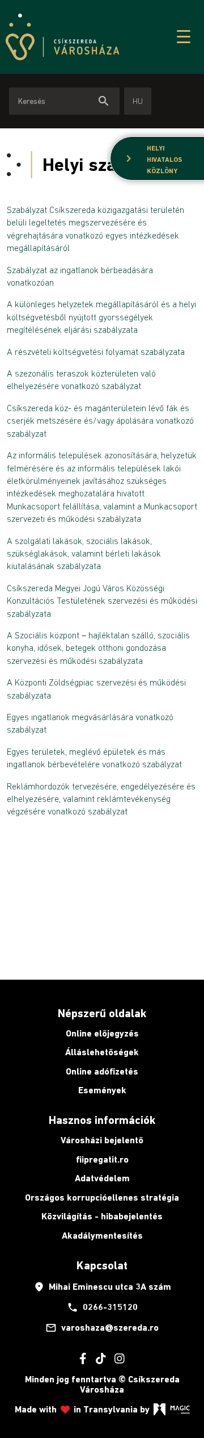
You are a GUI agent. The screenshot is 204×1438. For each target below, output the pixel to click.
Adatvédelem (102, 1178)
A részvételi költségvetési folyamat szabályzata (96, 351)
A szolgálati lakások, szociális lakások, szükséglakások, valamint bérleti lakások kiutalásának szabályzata (84, 553)
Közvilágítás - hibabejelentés (102, 1216)
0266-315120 (102, 1307)
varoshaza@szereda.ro (102, 1328)
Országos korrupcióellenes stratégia (102, 1197)
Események (102, 1090)
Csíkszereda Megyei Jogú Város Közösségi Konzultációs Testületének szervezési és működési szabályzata (102, 600)
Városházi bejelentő (102, 1140)
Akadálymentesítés (102, 1235)
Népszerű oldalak (102, 1013)
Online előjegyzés (102, 1033)
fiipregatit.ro (102, 1159)
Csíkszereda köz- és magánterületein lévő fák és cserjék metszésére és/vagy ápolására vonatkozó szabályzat (100, 420)
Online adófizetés (102, 1071)
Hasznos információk (102, 1120)
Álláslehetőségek (102, 1052)
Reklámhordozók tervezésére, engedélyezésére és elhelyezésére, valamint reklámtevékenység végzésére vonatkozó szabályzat (101, 799)
